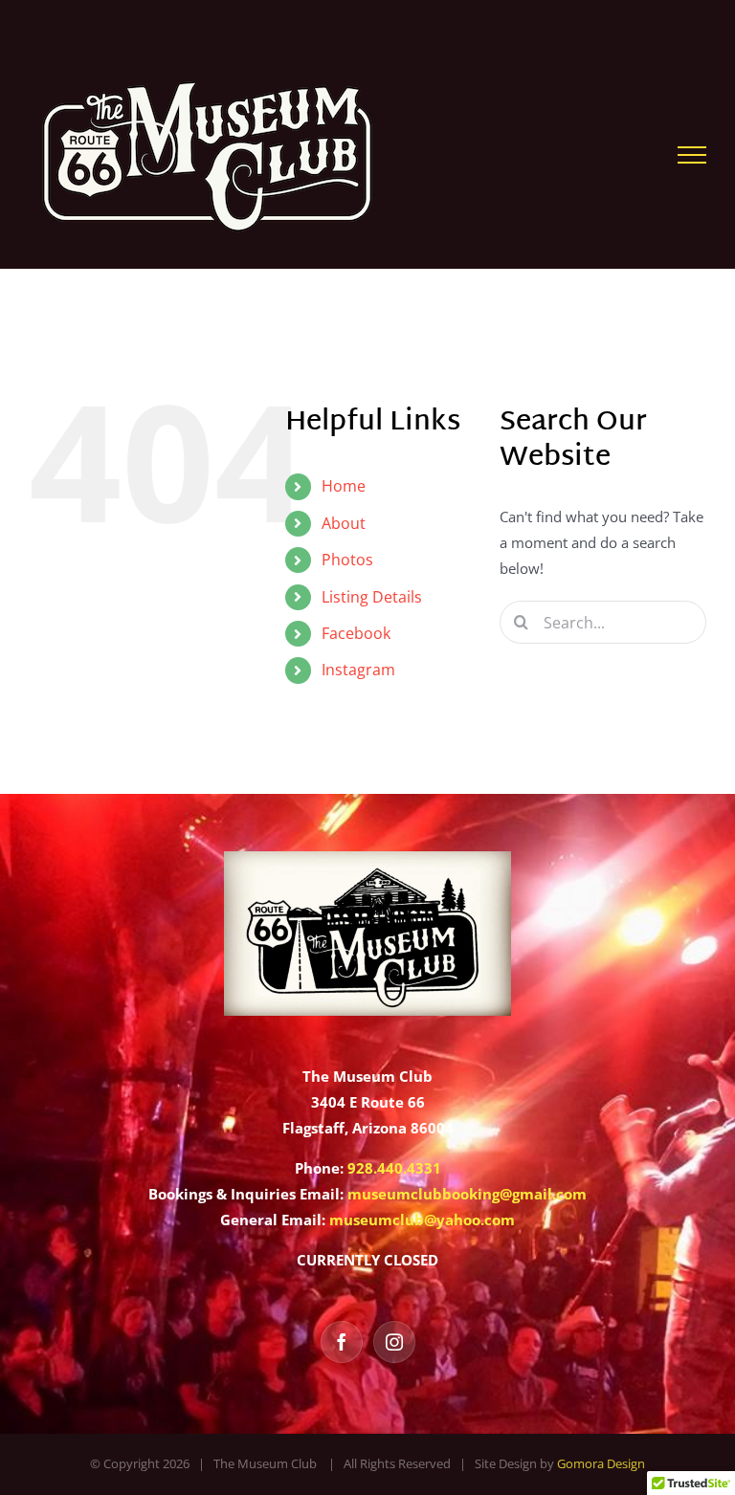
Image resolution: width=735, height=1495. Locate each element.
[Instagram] (394, 1342)
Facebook (356, 633)
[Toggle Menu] (692, 155)
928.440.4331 (394, 1167)
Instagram (358, 669)
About (344, 523)
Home (344, 485)
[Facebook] (342, 1342)
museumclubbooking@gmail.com (467, 1193)
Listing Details (372, 596)
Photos (347, 559)
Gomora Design (601, 1463)
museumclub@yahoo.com (422, 1219)
